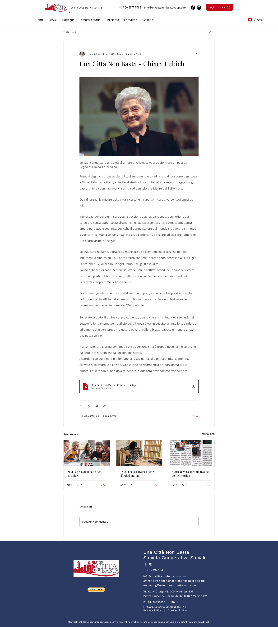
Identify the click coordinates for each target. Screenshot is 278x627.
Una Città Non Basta (166, 552)
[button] (53, 19)
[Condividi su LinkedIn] (96, 405)
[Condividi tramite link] (104, 405)
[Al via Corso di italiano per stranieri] (87, 453)
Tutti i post (69, 32)
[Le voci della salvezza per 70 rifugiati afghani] (139, 453)
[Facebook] (193, 7)
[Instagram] (199, 7)
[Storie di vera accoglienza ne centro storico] (191, 453)
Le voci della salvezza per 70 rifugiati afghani (138, 473)
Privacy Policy (152, 610)
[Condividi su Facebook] (81, 405)
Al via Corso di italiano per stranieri (84, 473)
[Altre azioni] (197, 54)
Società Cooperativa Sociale (175, 557)
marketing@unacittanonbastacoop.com (169, 585)
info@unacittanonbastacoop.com (165, 7)
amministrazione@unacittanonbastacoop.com (174, 581)
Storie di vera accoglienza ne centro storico (190, 473)
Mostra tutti (208, 433)
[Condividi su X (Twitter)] (88, 405)
